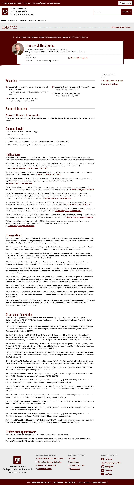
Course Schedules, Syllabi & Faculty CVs (92, 482)
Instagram (109, 467)
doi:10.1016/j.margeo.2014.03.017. (80, 217)
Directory (32, 20)
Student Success (77, 465)
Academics (12, 20)
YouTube (108, 474)
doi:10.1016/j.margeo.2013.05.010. (21, 226)
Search (126, 12)
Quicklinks (125, 3)
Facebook (108, 459)
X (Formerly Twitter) (113, 463)
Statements (58, 482)
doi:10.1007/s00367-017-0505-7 (49, 174)
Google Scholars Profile (113, 81)
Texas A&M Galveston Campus (50, 458)
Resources (42, 20)
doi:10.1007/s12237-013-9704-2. (78, 204)
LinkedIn (108, 470)
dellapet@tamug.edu (79, 58)
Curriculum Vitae (110, 84)
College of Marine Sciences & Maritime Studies (42, 3)
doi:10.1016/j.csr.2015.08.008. (83, 189)
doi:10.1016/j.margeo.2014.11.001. (58, 198)
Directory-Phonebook (46, 465)
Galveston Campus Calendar (49, 462)
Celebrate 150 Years (120, 27)
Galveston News (44, 468)
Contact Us (75, 468)
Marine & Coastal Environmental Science (46, 37)
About (3, 20)
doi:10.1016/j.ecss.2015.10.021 (20, 183)
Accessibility (70, 482)
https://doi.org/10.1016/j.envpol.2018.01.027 (30, 168)
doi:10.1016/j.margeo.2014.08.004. (68, 211)
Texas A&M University (14, 3)
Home (18, 37)
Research (22, 20)
